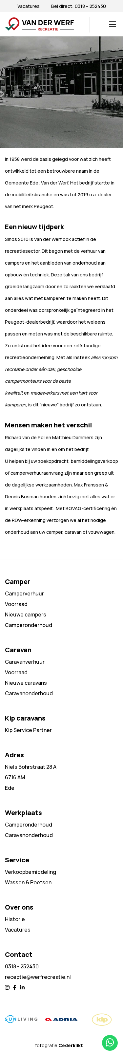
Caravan (18, 649)
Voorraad (16, 604)
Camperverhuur (24, 593)
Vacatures (28, 6)
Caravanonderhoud (29, 693)
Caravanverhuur (25, 661)
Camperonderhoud (28, 625)
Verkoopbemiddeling (30, 871)
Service (17, 859)
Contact (18, 954)
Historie (15, 919)
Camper (17, 581)
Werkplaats (23, 812)
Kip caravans (25, 718)
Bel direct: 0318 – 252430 (78, 6)
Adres (14, 754)
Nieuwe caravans (26, 682)
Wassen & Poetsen (28, 882)
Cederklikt (70, 1045)
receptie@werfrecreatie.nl (38, 977)
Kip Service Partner (28, 730)
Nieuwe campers (25, 614)
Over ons (19, 907)
